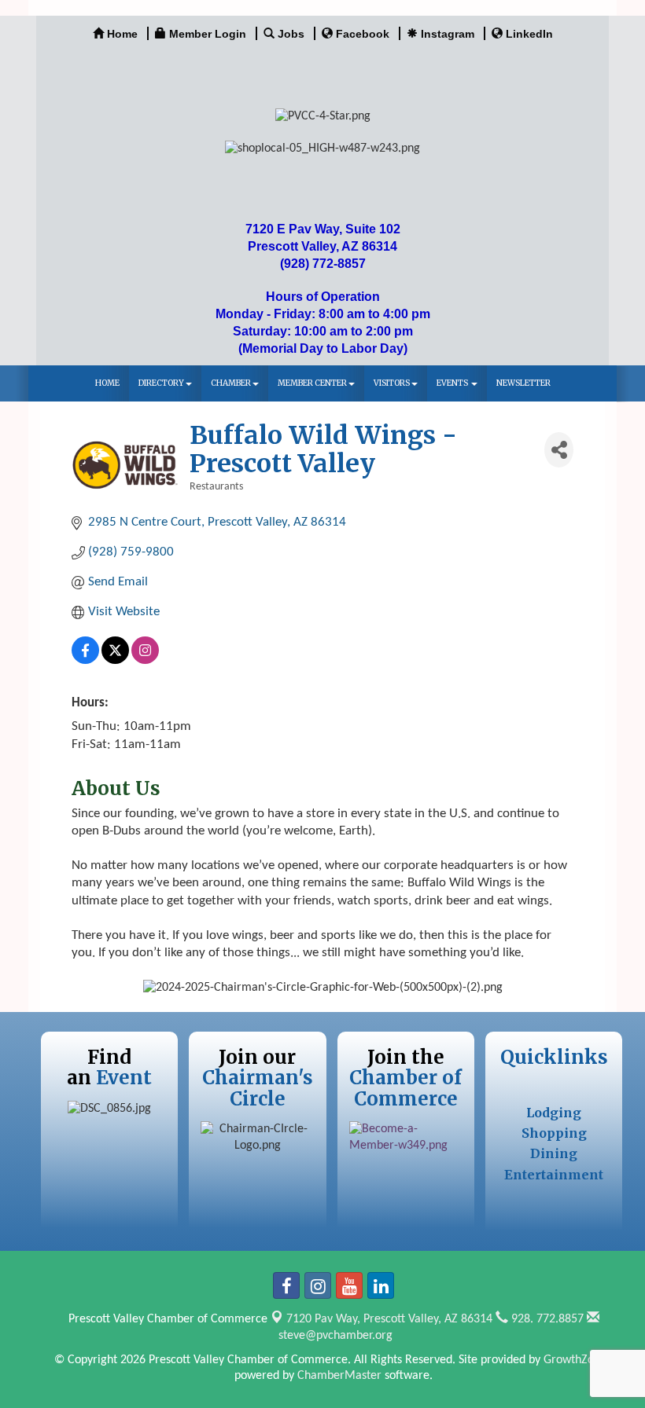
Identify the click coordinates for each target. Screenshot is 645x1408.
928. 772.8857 (546, 1319)
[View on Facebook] (85, 660)
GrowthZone (575, 1360)
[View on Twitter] (115, 660)
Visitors (392, 383)
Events (453, 383)
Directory (161, 383)
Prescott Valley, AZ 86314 (389, 1319)
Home (107, 383)
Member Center (312, 383)
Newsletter (523, 383)
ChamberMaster (339, 1376)
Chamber (231, 383)
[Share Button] (558, 450)
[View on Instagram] (145, 660)
